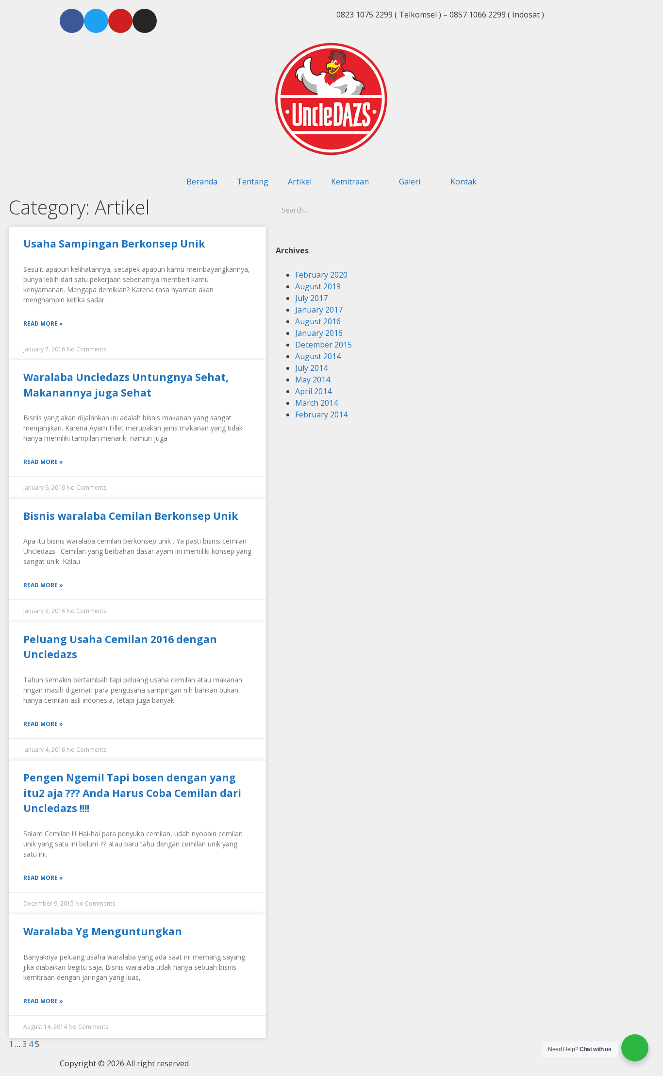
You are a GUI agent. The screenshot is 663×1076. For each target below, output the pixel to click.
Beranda (201, 181)
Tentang (252, 181)
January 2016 (319, 333)
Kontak (463, 181)
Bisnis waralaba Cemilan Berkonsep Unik (130, 516)
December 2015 (323, 344)
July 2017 (311, 298)
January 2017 (319, 309)
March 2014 (316, 402)
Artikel (300, 181)
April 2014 (313, 391)
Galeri (409, 181)
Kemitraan (350, 181)
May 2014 (312, 379)
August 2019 (318, 286)
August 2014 (318, 356)
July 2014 (311, 368)
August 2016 (318, 321)
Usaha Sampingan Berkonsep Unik (114, 243)
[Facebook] (72, 21)
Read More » (43, 323)
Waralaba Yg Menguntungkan (102, 931)
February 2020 (321, 274)
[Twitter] (96, 21)
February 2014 (321, 414)
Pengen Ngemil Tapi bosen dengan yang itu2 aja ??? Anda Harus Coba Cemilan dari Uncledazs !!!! (132, 793)
